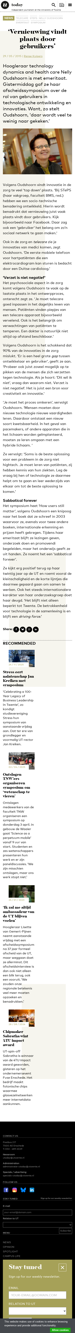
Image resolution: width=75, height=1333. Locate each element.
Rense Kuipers (33, 56)
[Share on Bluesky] (23, 629)
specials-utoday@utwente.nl (18, 1175)
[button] (62, 1267)
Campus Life (11, 1256)
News (8, 18)
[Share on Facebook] (16, 629)
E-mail (6, 1206)
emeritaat (22, 22)
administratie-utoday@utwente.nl (21, 1166)
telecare (22, 18)
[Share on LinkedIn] (36, 629)
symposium (38, 22)
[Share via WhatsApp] (29, 629)
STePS (33, 18)
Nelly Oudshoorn (51, 18)
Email (14, 1288)
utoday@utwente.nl (13, 1157)
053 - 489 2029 (13, 1149)
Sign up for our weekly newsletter (56, 1198)
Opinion (8, 1246)
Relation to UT (10, 1218)
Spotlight (10, 1251)
